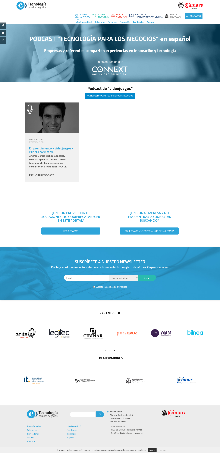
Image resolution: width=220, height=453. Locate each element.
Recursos (112, 22)
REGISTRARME (70, 231)
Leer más (162, 450)
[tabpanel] (25, 333)
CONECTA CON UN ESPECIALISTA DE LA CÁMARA (149, 231)
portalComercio (121, 15)
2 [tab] (110, 350)
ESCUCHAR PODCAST (41, 175)
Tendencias (138, 22)
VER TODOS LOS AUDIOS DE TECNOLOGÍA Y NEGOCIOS (110, 96)
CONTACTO (195, 16)
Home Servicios (34, 426)
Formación (125, 22)
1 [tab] (105, 350)
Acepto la (111, 286)
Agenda (150, 22)
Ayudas (30, 437)
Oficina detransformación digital (149, 15)
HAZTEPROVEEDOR (176, 15)
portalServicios (85, 15)
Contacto (31, 441)
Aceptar (152, 450)
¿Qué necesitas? (84, 22)
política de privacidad (116, 286)
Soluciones (100, 22)
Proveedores (33, 434)
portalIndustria (103, 15)
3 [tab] (114, 350)
